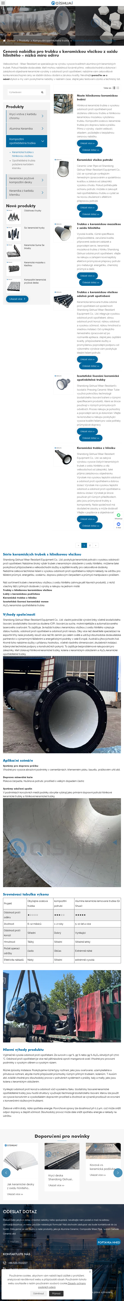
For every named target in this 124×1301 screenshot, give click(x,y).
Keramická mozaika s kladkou (34, 264)
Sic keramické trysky (34, 228)
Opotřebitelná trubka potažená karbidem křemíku (23, 164)
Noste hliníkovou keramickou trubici (97, 97)
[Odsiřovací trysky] (13, 211)
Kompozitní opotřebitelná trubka (51, 40)
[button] (6, 1172)
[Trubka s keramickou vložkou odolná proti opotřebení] (63, 300)
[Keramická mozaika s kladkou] (13, 262)
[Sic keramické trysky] (13, 228)
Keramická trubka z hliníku (96, 448)
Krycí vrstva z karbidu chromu (22, 116)
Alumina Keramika (21, 128)
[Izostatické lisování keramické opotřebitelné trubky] (63, 384)
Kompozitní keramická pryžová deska (35, 281)
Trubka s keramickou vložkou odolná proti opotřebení (97, 294)
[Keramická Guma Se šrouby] (13, 245)
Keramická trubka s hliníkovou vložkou (94, 40)
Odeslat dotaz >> (90, 150)
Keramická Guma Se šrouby (34, 246)
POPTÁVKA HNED (109, 1242)
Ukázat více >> (87, 143)
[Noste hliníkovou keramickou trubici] (63, 104)
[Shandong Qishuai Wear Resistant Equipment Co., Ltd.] (62, 3)
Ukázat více (16, 299)
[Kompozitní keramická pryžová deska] (13, 280)
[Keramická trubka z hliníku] (63, 456)
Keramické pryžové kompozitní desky (21, 180)
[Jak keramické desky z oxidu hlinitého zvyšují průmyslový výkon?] (20, 1160)
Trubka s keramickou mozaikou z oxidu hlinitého (99, 225)
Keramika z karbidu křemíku (21, 192)
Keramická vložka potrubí (95, 159)
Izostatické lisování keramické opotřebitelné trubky (98, 377)
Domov (11, 40)
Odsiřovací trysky (32, 210)
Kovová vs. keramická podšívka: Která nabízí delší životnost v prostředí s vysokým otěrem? (103, 1167)
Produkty (24, 40)
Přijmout (56, 1293)
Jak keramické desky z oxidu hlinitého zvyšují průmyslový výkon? (20, 1186)
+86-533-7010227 (18, 1263)
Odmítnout (38, 1293)
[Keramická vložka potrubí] (63, 168)
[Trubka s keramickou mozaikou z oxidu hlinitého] (63, 232)
